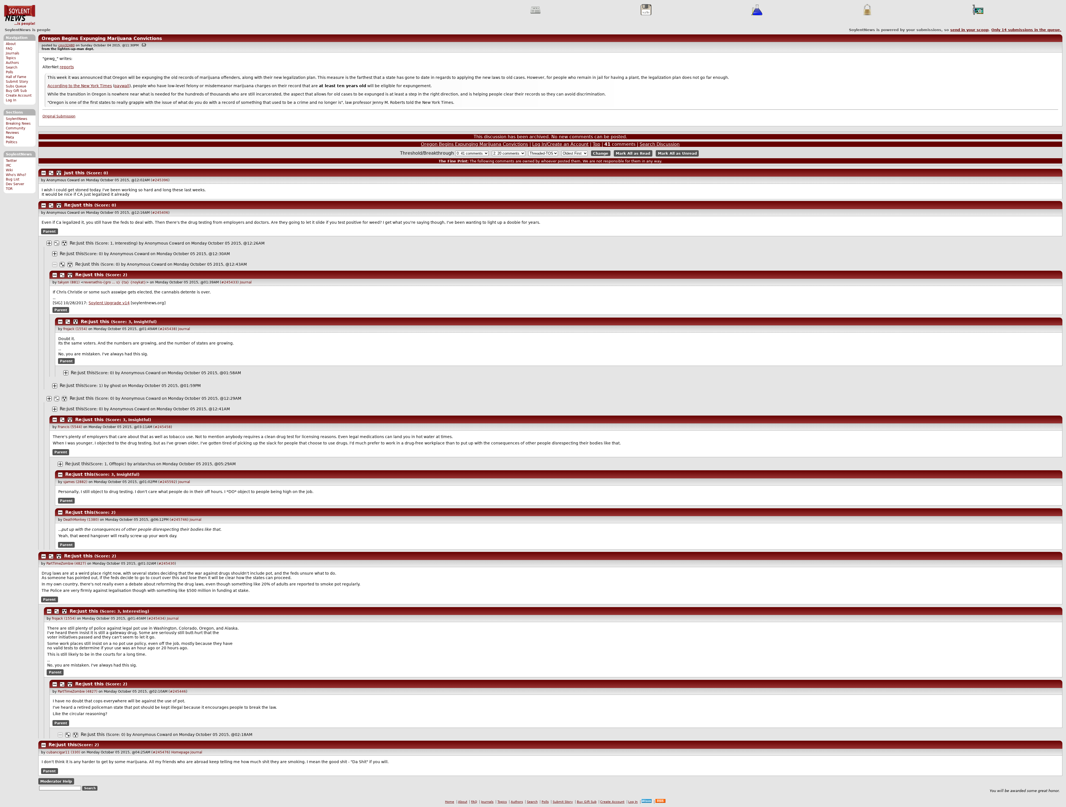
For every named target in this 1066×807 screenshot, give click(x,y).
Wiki (9, 170)
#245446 (178, 691)
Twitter (11, 161)
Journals (12, 53)
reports (67, 67)
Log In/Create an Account (560, 144)
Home (449, 802)
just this (74, 172)
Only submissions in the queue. (1026, 30)
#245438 (168, 329)
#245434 (156, 618)
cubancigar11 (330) (63, 752)
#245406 (160, 213)
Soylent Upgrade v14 (109, 303)
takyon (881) (69, 282)
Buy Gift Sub (16, 91)
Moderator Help (56, 781)
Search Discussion (660, 144)
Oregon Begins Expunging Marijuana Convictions (102, 38)
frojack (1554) (75, 329)
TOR (9, 189)
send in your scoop (969, 30)
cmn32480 (66, 45)
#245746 (179, 520)
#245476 (161, 752)
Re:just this (78, 205)
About (11, 44)
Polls (9, 72)
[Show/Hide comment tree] (51, 172)
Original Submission (59, 116)
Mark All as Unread (677, 153)
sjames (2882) (75, 482)
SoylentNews (20, 15)
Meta (10, 137)
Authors (12, 63)
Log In (11, 100)
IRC (8, 165)
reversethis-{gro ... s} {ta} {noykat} (115, 282)
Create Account (19, 95)
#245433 (229, 282)
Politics (11, 142)
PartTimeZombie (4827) (66, 563)
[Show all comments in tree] (58, 172)
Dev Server (15, 184)
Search (11, 67)
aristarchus (144, 464)
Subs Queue (16, 86)
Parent (49, 231)
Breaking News (18, 123)
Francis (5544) (70, 427)
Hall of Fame (16, 77)
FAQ (9, 49)
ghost (115, 385)
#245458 (163, 427)
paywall (121, 86)
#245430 (167, 563)
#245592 (168, 482)
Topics (11, 58)
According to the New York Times (79, 86)
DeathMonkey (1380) (81, 520)
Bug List (12, 179)
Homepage (180, 752)
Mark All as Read (633, 153)
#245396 (160, 180)
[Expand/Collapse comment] (43, 172)
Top (596, 144)
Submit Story (17, 82)
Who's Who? (16, 175)
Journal (246, 282)
